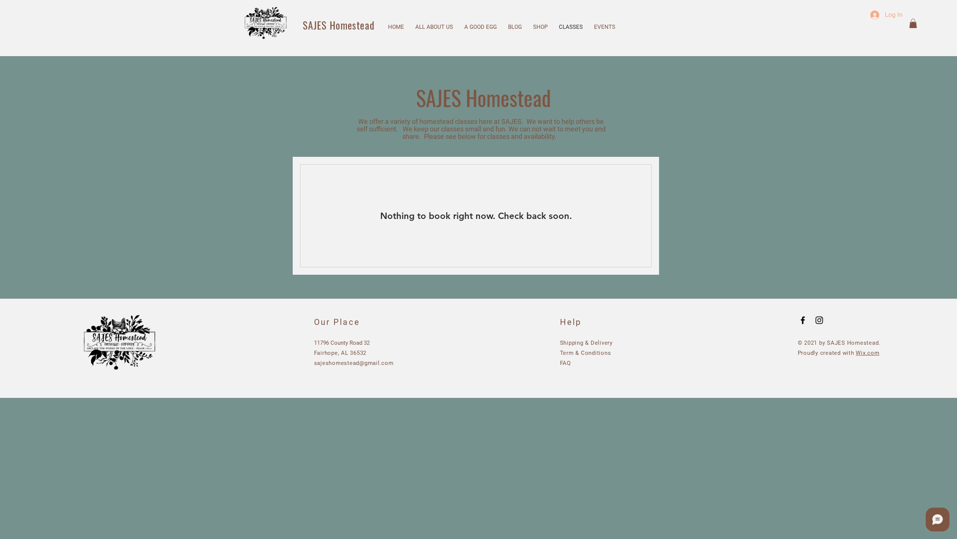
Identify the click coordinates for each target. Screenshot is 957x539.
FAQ (565, 363)
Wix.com (867, 353)
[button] (913, 23)
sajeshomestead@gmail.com (354, 363)
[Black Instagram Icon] (819, 320)
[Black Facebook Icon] (803, 320)
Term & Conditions (585, 353)
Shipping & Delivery (586, 342)
